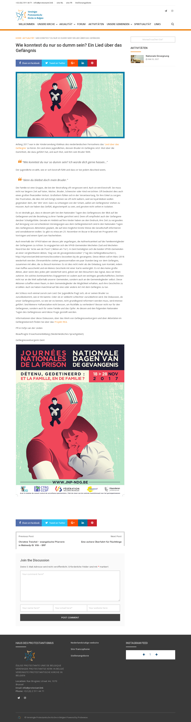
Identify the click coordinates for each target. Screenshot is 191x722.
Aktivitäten (96, 24)
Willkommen (26, 24)
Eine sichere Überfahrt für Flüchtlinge (101, 542)
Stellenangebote (83, 2)
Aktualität (28, 38)
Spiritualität (142, 24)
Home (18, 38)
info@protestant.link (33, 687)
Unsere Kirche (46, 24)
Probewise (83, 717)
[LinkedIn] (82, 63)
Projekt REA (60, 321)
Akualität (66, 24)
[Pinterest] (92, 63)
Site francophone (80, 649)
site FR (69, 2)
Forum (81, 24)
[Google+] (73, 63)
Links (157, 24)
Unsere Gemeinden (118, 24)
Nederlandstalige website (85, 642)
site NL (60, 2)
